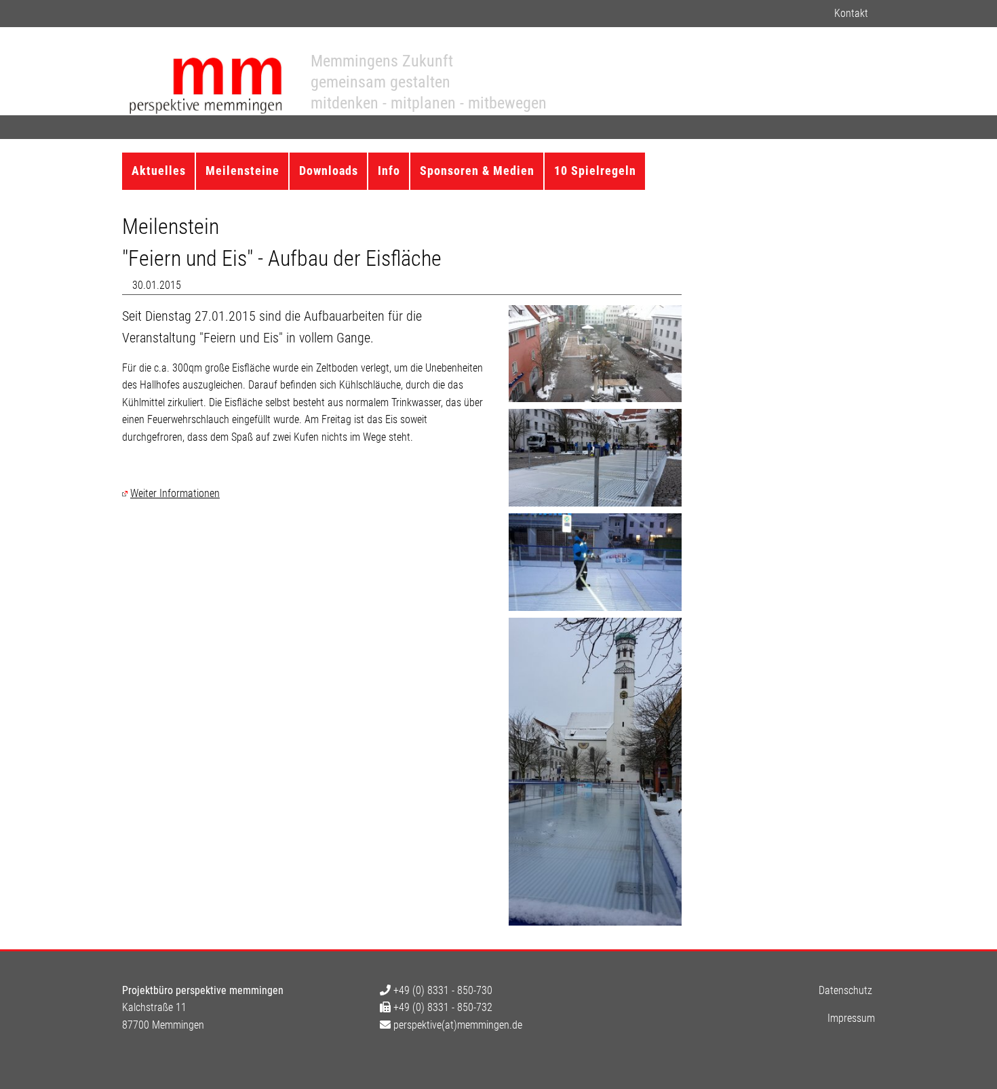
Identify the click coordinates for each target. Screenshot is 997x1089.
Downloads (328, 171)
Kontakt (851, 13)
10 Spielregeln (595, 171)
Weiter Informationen (175, 493)
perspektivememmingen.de (456, 1024)
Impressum (851, 1018)
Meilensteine (242, 171)
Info (389, 171)
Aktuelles (159, 171)
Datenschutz (845, 990)
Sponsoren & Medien (477, 171)
